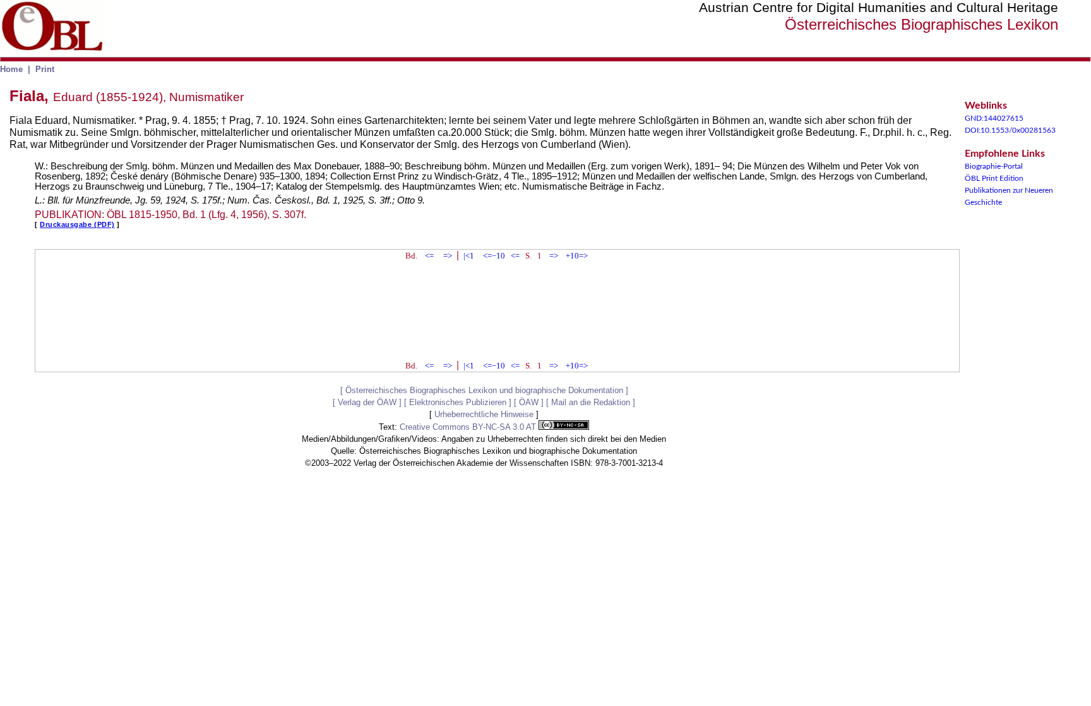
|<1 (468, 255)
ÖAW (529, 402)
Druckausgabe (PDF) (77, 224)
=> (447, 255)
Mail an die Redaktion (590, 402)
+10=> (577, 255)
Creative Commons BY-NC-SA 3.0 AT (469, 427)
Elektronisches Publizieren (457, 402)
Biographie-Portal (994, 166)
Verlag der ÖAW (367, 402)
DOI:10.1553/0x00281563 (1010, 130)
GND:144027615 (994, 118)
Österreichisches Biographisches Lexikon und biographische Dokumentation (484, 390)
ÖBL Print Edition (994, 178)
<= (429, 255)
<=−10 (494, 255)
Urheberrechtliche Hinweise (484, 414)
